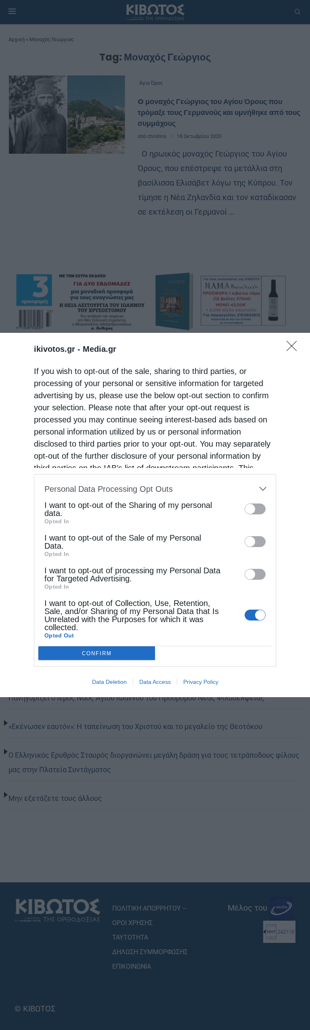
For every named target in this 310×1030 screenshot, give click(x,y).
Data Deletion (109, 682)
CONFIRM (97, 653)
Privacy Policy (200, 682)
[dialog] (155, 515)
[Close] (294, 348)
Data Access (155, 682)
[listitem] (155, 489)
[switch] (255, 509)
